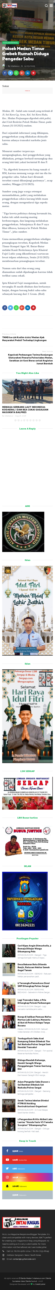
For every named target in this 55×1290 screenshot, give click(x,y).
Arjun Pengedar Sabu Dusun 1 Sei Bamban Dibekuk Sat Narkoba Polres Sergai (34, 1084)
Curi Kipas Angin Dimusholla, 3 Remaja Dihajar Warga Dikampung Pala (34, 948)
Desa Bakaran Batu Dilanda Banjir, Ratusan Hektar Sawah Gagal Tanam (34, 967)
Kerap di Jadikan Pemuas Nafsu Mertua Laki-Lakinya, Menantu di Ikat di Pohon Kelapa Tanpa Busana (34, 1021)
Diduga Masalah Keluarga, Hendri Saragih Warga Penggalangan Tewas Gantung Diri (34, 1064)
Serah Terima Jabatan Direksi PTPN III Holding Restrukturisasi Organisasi (33, 1103)
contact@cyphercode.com (24, 1259)
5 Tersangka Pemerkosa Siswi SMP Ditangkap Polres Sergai (34, 984)
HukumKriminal (10, 43)
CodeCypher (40, 1284)
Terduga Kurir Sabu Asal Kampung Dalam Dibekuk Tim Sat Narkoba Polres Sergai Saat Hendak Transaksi (34, 1042)
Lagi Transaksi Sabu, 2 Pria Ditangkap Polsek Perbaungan (34, 1001)
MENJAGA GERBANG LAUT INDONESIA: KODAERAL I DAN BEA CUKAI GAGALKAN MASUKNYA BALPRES (25, 409)
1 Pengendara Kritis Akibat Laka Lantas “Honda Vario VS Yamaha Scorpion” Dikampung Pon (35, 1122)
